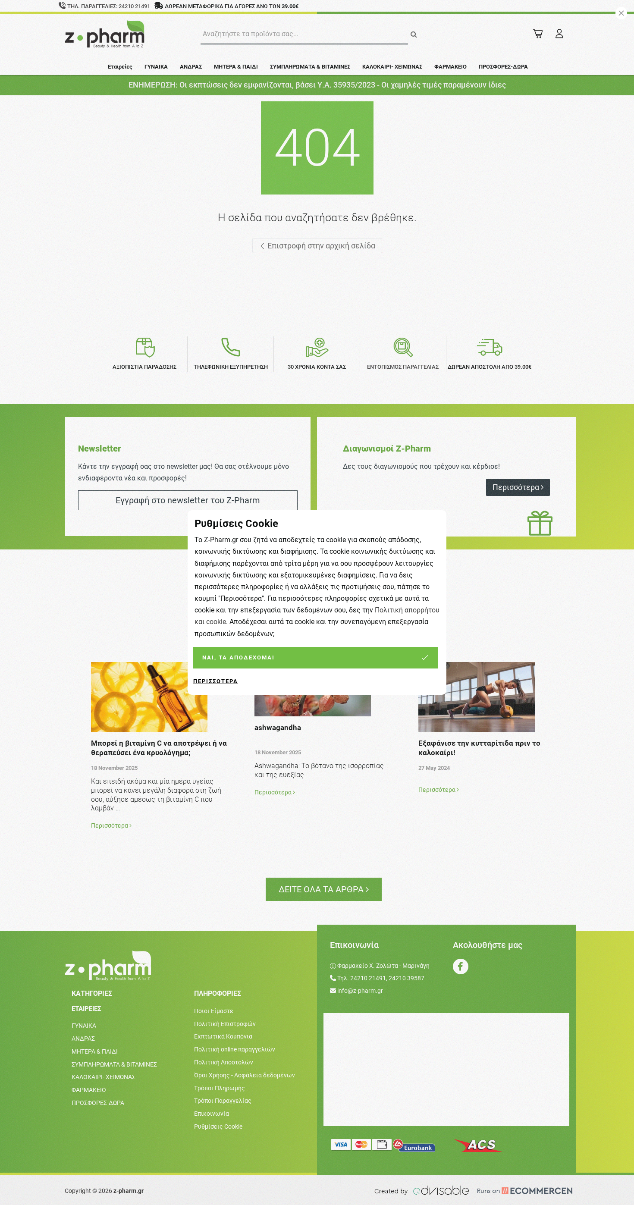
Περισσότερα (215, 681)
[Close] (621, 13)
